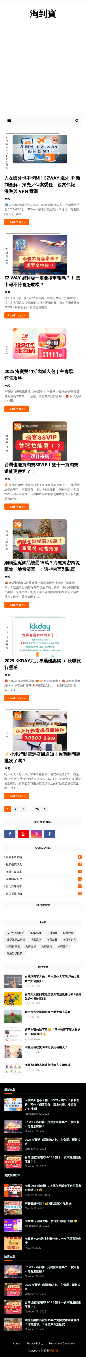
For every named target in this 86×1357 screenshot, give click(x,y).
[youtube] (23, 834)
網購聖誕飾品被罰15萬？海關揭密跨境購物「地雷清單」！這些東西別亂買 (42, 566)
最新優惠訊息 (43, 864)
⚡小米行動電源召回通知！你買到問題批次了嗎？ (42, 757)
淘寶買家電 (13, 946)
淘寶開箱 (46, 946)
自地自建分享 (43, 886)
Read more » (17, 222)
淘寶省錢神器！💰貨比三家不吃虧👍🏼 (48, 1203)
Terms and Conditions (62, 1343)
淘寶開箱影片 (43, 879)
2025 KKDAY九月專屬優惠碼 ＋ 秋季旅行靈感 (42, 664)
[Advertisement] (43, 71)
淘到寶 (54, 1350)
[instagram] (36, 834)
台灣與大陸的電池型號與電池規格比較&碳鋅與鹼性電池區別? (53, 996)
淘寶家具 (52, 939)
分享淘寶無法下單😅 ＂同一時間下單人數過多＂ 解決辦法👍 (52, 1032)
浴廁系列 (36, 939)
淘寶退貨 (30, 946)
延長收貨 (68, 933)
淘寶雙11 (63, 946)
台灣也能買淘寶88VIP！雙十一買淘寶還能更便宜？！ (41, 468)
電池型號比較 (14, 953)
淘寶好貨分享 (43, 872)
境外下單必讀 (43, 857)
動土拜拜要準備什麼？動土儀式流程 (48, 1012)
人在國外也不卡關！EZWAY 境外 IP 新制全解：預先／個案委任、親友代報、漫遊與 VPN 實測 (42, 184)
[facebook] (9, 834)
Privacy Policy (35, 1343)
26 (36, 809)
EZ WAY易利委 (15, 933)
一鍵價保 (52, 933)
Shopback (35, 933)
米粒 (7, 199)
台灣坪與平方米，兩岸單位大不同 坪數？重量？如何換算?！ (52, 979)
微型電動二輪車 (16, 939)
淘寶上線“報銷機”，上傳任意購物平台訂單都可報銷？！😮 (53, 1188)
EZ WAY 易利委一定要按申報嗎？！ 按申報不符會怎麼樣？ (42, 281)
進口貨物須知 (43, 893)
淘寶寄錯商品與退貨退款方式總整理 (48, 1065)
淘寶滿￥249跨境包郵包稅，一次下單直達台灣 (53, 1241)
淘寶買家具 (69, 939)
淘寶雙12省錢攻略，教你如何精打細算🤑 (51, 1221)
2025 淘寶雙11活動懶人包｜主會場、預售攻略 (40, 374)
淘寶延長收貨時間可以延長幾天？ (46, 1047)
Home (16, 1343)
